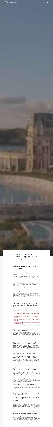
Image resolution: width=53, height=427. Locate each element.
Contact (43, 2)
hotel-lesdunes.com (12, 2)
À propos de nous (38, 2)
